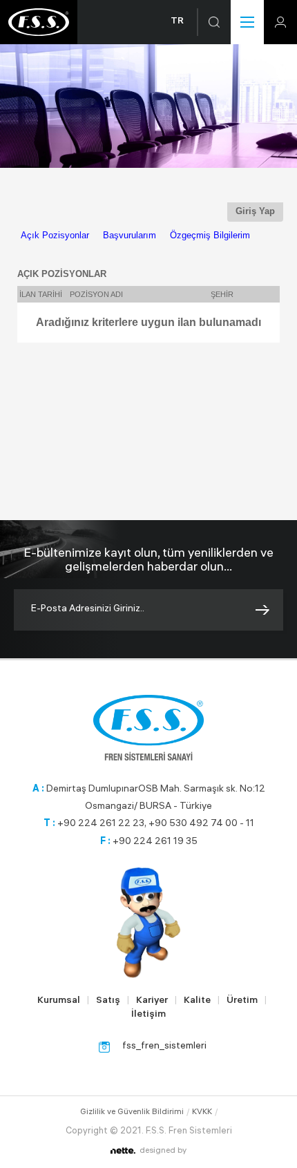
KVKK (202, 1112)
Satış (108, 1001)
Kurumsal (58, 1001)
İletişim (148, 1015)
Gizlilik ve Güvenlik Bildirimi (132, 1112)
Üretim (242, 1001)
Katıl (262, 610)
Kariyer (152, 1001)
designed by (163, 1151)
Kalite (197, 1001)
